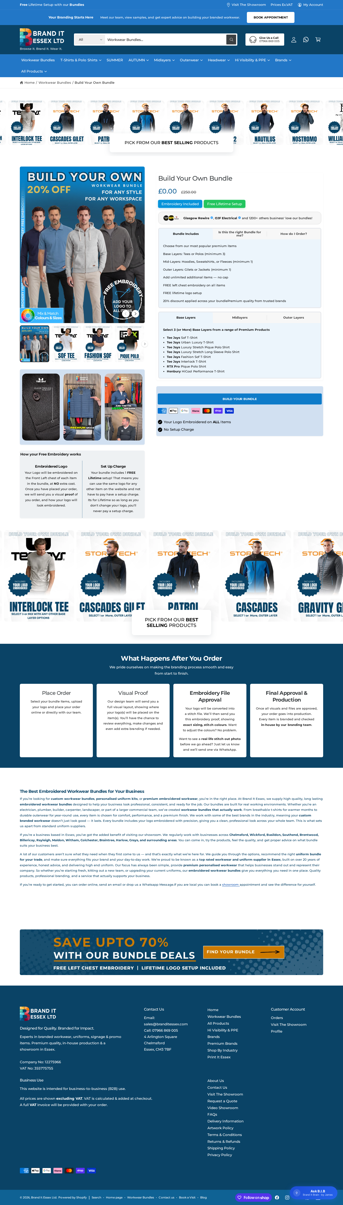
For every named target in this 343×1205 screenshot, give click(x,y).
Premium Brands (222, 1043)
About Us (215, 1080)
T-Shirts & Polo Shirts (78, 60)
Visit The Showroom (249, 5)
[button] (318, 39)
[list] (171, 720)
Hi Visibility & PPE (250, 60)
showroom (231, 884)
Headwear (217, 60)
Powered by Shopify (72, 1197)
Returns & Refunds (223, 1141)
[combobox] (172, 39)
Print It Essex (219, 1057)
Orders (277, 1018)
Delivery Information (225, 1121)
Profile (276, 1031)
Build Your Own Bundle (94, 82)
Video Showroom (222, 1108)
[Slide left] (126, 313)
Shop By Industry (222, 1050)
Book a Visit (187, 1197)
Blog (203, 1197)
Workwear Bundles (54, 82)
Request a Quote (222, 1101)
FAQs (212, 1114)
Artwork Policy (220, 1128)
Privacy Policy (219, 1155)
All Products (32, 71)
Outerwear (189, 60)
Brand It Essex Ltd (43, 1197)
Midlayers (162, 60)
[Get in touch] (306, 39)
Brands (281, 60)
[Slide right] (135, 313)
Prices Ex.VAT (282, 5)
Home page (114, 1197)
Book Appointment (271, 17)
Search (96, 1197)
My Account (313, 5)
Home (29, 82)
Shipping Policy (221, 1148)
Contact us (166, 1197)
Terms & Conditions (224, 1134)
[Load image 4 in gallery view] (129, 343)
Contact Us (217, 1087)
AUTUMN (137, 60)
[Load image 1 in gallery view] (34, 343)
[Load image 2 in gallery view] (66, 343)
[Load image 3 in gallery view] (98, 343)
